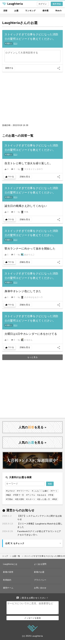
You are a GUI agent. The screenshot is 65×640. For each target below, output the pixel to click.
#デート (54, 491)
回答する (9, 68)
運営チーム (8, 588)
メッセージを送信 (32, 618)
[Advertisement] (32, 99)
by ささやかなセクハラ (30, 297)
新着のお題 (39, 572)
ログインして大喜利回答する (21, 52)
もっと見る (32, 357)
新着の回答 (8, 572)
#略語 (8, 495)
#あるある (41, 495)
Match (58, 10)
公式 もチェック (14, 543)
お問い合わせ (40, 588)
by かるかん (25, 340)
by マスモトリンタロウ (30, 169)
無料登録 (57, 4)
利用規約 (7, 580)
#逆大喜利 (19, 499)
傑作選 (45, 10)
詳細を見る (25, 176)
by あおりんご (26, 254)
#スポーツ (30, 499)
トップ (5, 556)
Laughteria (11, 23)
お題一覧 (16, 556)
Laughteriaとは (10, 564)
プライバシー (40, 580)
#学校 (50, 495)
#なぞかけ (10, 491)
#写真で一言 (18, 495)
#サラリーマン (23, 491)
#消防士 (8, 43)
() (15, 43)
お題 (16, 10)
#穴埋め (9, 499)
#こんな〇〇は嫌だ (40, 491)
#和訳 (54, 499)
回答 (5, 10)
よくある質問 (40, 564)
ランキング (30, 10)
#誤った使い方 (43, 499)
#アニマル (30, 495)
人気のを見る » (32, 427)
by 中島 (23, 212)
